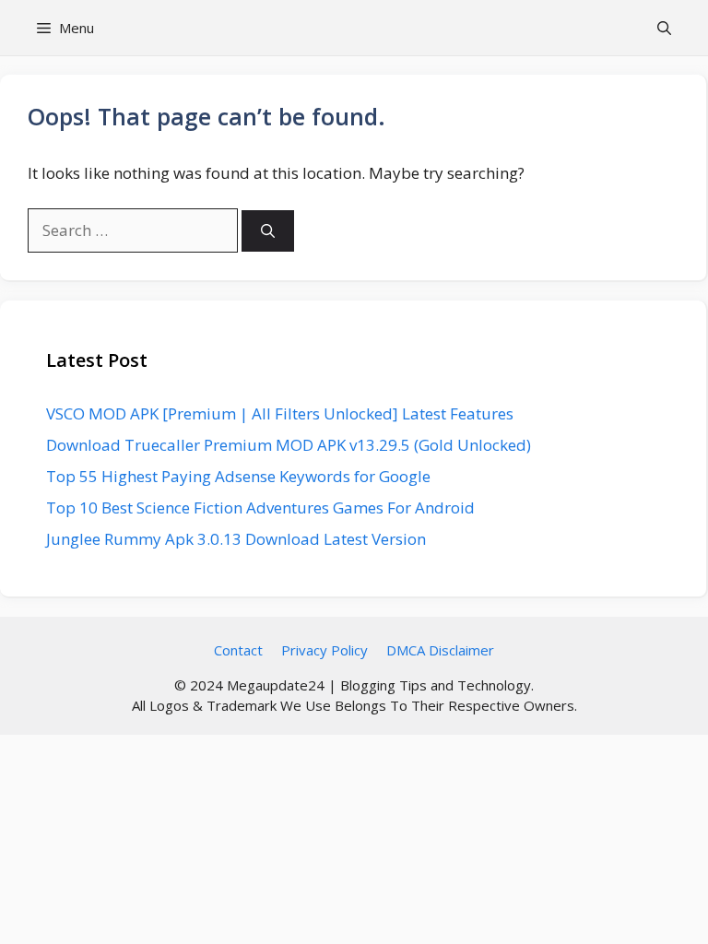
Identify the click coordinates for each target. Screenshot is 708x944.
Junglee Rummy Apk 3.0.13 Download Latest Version (236, 538)
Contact (238, 650)
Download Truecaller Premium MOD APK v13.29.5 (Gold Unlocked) (288, 444)
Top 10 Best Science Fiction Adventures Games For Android (260, 507)
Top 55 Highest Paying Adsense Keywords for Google (238, 476)
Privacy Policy (324, 650)
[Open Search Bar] (664, 27)
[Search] (268, 231)
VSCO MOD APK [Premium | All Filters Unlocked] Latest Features (279, 413)
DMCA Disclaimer (440, 650)
